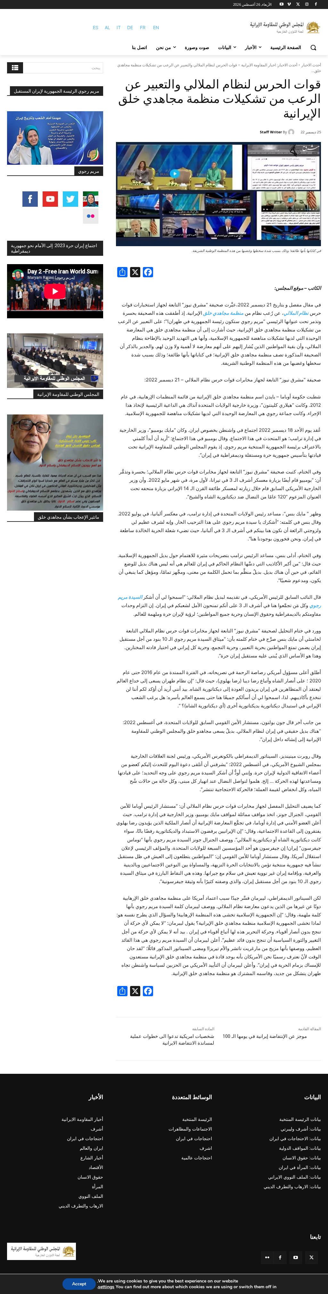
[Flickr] (267, 1257)
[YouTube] (296, 1257)
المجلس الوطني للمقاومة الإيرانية (68, 394)
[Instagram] (306, 4)
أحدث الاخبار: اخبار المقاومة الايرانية (269, 65)
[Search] (15, 67)
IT (119, 27)
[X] (298, 4)
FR (142, 27)
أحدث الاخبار (311, 65)
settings (106, 1287)
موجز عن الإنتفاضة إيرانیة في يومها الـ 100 (265, 1036)
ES (95, 27)
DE (130, 27)
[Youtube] (281, 4)
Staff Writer (271, 131)
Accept (79, 1284)
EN (156, 27)
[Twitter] (311, 1257)
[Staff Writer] (292, 132)
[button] (313, 47)
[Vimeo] (289, 4)
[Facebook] (315, 4)
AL (107, 27)
